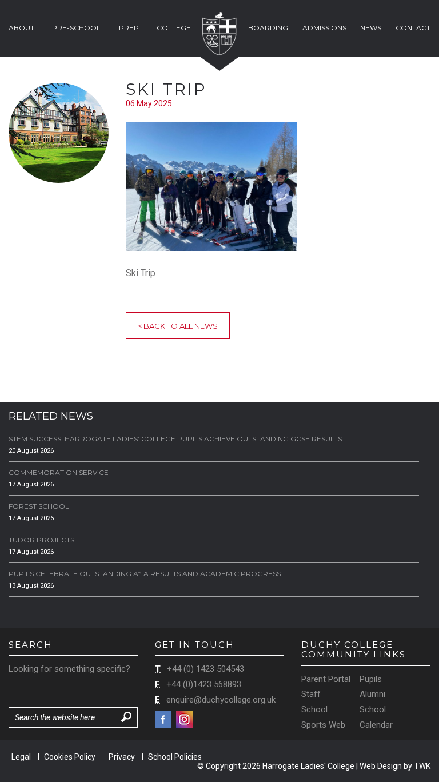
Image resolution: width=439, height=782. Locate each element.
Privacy (122, 756)
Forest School (39, 506)
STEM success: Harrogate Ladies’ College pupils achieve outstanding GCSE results (175, 438)
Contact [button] (413, 27)
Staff (311, 694)
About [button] (21, 27)
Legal (21, 756)
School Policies (175, 756)
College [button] (174, 27)
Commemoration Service (59, 472)
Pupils (371, 679)
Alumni (372, 694)
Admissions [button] (324, 27)
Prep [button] (129, 27)
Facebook (163, 719)
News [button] (370, 27)
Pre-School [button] (76, 27)
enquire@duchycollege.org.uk (221, 700)
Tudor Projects (41, 540)
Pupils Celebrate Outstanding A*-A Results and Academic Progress (145, 573)
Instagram (184, 719)
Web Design (381, 766)
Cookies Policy (69, 756)
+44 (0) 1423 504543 (205, 669)
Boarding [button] (268, 27)
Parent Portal (325, 679)
